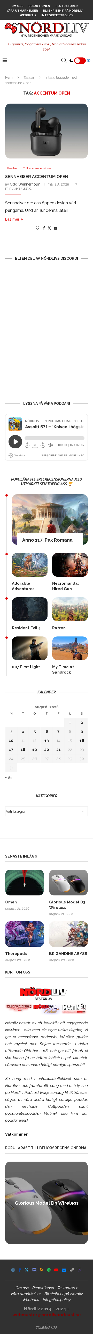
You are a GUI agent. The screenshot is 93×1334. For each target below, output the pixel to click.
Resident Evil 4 (26, 628)
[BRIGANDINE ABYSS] (68, 934)
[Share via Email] (55, 228)
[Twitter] (27, 1269)
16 (82, 740)
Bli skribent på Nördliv (62, 10)
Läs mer (12, 219)
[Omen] (24, 882)
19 (34, 749)
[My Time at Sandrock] (70, 648)
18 (23, 749)
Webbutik (28, 15)
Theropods (16, 953)
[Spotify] (49, 1269)
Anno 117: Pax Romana (47, 540)
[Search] (63, 60)
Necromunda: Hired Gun (65, 586)
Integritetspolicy (57, 15)
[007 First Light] (30, 648)
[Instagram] (13, 1269)
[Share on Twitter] (49, 228)
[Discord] (34, 1269)
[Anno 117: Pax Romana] (50, 519)
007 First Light (26, 667)
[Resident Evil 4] (30, 609)
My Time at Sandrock (63, 670)
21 (58, 749)
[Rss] (41, 1269)
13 (46, 740)
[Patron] (70, 609)
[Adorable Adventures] (30, 565)
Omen (11, 902)
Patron (59, 628)
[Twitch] (80, 1269)
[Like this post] (37, 228)
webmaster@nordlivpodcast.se (46, 1314)
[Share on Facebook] (44, 228)
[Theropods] (24, 934)
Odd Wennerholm (25, 184)
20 (46, 749)
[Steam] (72, 1269)
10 (11, 740)
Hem (9, 77)
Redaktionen (39, 6)
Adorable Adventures (23, 586)
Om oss (17, 6)
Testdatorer (66, 6)
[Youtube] (56, 1269)
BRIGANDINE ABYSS (68, 953)
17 (11, 749)
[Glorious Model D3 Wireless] (68, 882)
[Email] (64, 1269)
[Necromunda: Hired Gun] (70, 565)
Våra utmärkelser (22, 10)
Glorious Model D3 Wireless (67, 905)
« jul (8, 777)
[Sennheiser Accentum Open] (46, 131)
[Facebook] (20, 1269)
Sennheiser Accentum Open (36, 176)
